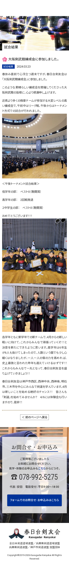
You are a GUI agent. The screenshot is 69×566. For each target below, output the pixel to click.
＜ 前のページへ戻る (34, 417)
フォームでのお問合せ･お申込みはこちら (34, 500)
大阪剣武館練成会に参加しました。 (33, 59)
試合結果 (8, 66)
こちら (42, 468)
